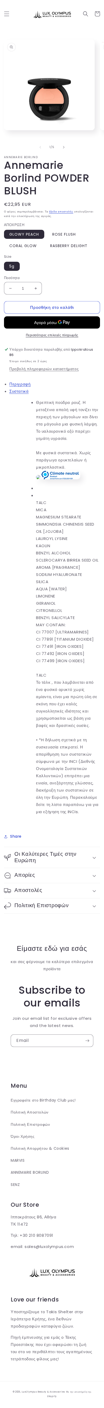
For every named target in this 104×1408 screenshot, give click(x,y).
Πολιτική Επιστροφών (30, 1124)
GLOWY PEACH (24, 234)
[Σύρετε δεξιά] (64, 147)
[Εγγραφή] (87, 1040)
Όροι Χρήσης (23, 1136)
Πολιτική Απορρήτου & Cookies (40, 1148)
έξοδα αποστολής (61, 212)
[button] (7, 14)
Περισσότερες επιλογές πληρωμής (52, 335)
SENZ (15, 1184)
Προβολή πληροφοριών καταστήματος (44, 368)
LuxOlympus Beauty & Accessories (43, 1391)
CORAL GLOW (23, 245)
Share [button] (16, 836)
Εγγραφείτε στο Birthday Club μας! (43, 1100)
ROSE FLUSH (64, 234)
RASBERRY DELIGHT (68, 245)
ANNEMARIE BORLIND (30, 1172)
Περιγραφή (19, 384)
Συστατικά (19, 391)
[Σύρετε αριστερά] (40, 147)
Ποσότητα (12, 277)
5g (11, 266)
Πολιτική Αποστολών (30, 1112)
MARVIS (18, 1160)
